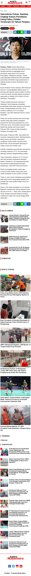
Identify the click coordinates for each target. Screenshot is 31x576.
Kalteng (15, 6)
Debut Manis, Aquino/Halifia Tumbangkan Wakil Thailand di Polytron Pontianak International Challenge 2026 (15, 399)
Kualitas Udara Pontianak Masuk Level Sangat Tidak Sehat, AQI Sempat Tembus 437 (20, 481)
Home (1, 10)
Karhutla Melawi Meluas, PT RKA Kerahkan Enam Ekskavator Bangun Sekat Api (15, 428)
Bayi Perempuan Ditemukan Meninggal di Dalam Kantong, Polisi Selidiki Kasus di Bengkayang (14, 322)
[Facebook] (29, 32)
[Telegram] (15, 32)
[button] (29, 1)
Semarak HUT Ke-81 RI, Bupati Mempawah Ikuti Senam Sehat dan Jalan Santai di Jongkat (19, 249)
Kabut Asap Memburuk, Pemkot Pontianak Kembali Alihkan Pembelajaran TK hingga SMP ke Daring (19, 472)
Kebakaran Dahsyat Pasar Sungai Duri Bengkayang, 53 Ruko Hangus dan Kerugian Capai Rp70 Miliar (18, 544)
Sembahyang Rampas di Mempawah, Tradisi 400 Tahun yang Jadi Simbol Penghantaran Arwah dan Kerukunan (13, 370)
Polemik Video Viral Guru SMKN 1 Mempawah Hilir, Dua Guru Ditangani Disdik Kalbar (19, 502)
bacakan (5, 28)
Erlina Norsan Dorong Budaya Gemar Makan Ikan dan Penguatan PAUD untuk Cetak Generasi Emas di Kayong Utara (19, 451)
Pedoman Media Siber (18, 573)
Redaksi (7, 573)
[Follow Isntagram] (17, 566)
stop (12, 28)
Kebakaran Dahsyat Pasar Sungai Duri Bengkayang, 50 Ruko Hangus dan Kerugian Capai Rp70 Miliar (18, 492)
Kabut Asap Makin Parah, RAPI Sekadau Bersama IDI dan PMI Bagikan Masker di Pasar (14, 295)
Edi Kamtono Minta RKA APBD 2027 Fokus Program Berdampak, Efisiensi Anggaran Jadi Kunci (19, 228)
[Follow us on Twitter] (13, 566)
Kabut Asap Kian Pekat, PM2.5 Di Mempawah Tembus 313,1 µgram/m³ (19, 460)
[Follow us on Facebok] (9, 566)
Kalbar (9, 6)
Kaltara (22, 6)
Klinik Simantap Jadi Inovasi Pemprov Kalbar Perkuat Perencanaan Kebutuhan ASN (19, 238)
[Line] (22, 32)
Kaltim (3, 6)
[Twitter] (25, 32)
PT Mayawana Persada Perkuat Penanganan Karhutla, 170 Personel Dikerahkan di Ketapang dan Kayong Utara (19, 513)
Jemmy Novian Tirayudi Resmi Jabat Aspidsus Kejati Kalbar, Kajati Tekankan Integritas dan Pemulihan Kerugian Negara (19, 217)
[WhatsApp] (18, 32)
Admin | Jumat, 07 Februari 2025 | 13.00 (9, 25)
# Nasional (3, 440)
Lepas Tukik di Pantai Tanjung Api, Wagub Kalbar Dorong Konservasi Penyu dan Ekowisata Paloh (19, 534)
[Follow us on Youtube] (20, 566)
